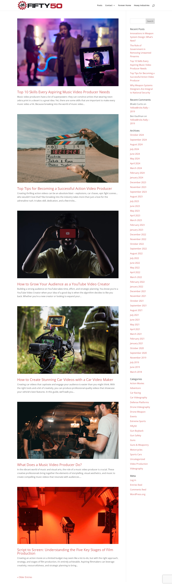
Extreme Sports (138, 421)
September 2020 (138, 352)
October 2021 (137, 300)
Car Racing (135, 392)
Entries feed (136, 484)
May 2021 (135, 324)
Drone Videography (140, 407)
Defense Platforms (139, 402)
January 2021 (136, 343)
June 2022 (135, 262)
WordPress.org (137, 494)
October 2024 (137, 134)
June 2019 (135, 367)
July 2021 (134, 314)
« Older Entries (24, 577)
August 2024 (136, 144)
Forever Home (124, 5)
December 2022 (138, 234)
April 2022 (135, 272)
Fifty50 (133, 426)
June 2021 (135, 319)
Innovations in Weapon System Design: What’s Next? (141, 37)
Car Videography (138, 397)
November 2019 (138, 357)
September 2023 (138, 191)
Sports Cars (136, 454)
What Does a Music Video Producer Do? (49, 464)
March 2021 (136, 333)
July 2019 (134, 362)
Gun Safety (135, 435)
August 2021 (136, 310)
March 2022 (136, 277)
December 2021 (138, 291)
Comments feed (138, 489)
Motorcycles (136, 449)
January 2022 (136, 286)
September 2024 (138, 139)
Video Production (139, 463)
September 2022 (138, 248)
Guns (132, 440)
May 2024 (135, 158)
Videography (136, 468)
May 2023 (135, 210)
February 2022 (137, 281)
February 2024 (137, 172)
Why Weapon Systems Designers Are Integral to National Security (141, 89)
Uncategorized (137, 459)
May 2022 (135, 267)
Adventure (135, 388)
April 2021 (135, 329)
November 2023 (138, 187)
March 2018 (136, 371)
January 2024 (136, 177)
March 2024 (136, 168)
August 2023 (136, 196)
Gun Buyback (136, 430)
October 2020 (137, 348)
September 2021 (138, 305)
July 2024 (134, 149)
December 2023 (138, 182)
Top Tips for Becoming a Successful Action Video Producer (64, 188)
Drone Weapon (138, 411)
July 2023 (134, 201)
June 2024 (135, 153)
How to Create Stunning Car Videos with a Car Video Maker (65, 379)
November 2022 (138, 239)
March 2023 (136, 220)
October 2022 (137, 243)
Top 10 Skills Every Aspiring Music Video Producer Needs (63, 92)
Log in (133, 480)
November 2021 (138, 296)
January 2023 (136, 229)
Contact (108, 5)
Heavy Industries (141, 5)
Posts (99, 5)
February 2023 (137, 224)
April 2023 (135, 215)
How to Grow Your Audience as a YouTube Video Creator (63, 284)
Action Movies (137, 383)
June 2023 (135, 206)
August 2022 (136, 253)
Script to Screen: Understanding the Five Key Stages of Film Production (65, 551)
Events (133, 416)
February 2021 (137, 338)
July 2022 (134, 258)
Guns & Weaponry (139, 444)
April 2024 (135, 163)
